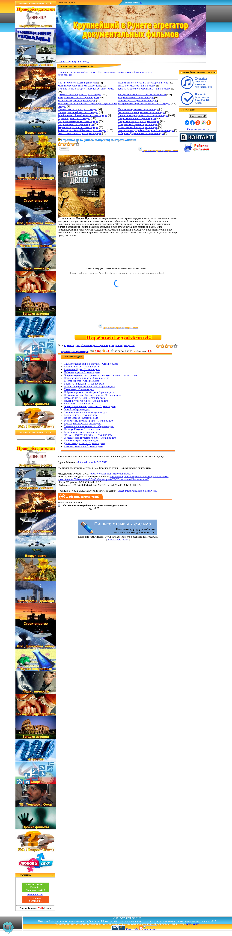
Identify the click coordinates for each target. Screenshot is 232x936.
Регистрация (74, 61)
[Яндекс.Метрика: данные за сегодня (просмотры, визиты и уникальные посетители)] (150, 927)
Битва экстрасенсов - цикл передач (136, 85)
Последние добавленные (82, 72)
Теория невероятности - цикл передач (78, 127)
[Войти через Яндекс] (197, 122)
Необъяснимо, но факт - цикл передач (138, 109)
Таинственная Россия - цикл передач (138, 127)
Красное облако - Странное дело (81, 366)
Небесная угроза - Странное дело (82, 372)
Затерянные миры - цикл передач (136, 97)
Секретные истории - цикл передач (137, 118)
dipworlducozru (35, 894)
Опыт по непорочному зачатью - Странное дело (90, 406)
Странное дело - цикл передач (74, 118)
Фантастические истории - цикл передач (79, 133)
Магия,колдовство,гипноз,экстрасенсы (79, 85)
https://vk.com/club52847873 (92, 462)
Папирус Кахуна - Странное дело (82, 429)
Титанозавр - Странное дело (79, 389)
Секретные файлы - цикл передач (76, 124)
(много (118, 345)
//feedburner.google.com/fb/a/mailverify (137, 490)
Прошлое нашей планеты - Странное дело (86, 378)
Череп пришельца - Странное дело (82, 423)
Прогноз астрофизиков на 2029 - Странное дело (89, 386)
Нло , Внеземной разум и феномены (77, 82)
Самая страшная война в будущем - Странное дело (91, 363)
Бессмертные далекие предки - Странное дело (88, 420)
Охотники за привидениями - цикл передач (141, 112)
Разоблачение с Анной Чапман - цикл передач (82, 115)
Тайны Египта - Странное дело (81, 415)
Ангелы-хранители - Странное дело (83, 446)
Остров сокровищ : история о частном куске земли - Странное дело (100, 375)
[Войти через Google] (203, 122)
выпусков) (129, 345)
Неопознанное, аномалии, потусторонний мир (143, 82)
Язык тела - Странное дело (78, 403)
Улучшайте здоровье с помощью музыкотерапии (203, 82)
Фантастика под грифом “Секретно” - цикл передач (146, 130)
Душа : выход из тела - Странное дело (84, 443)
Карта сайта (192, 924)
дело (77, 345)
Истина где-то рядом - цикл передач (137, 100)
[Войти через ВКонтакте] (187, 122)
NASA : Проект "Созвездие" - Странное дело (88, 435)
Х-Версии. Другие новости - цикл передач (141, 133)
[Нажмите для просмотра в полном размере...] (81, 216)
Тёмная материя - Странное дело (81, 440)
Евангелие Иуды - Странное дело (82, 369)
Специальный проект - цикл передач (138, 124)
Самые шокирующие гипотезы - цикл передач (143, 115)
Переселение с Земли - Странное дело (84, 398)
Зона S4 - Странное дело (77, 409)
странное (69, 345)
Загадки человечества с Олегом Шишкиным (142, 94)
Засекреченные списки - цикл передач (78, 97)
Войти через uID (198, 116)
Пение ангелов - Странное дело (81, 417)
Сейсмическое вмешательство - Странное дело (89, 426)
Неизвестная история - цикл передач (77, 109)
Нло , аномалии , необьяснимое (115, 72)
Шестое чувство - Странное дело (81, 380)
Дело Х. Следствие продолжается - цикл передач (144, 88)
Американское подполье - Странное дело (86, 412)
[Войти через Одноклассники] (208, 122)
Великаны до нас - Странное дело (82, 432)
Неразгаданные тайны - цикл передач (78, 112)
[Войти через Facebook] (192, 122)
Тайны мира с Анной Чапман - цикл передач (82, 130)
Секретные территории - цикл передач (138, 121)
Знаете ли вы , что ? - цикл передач (76, 100)
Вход (86, 61)
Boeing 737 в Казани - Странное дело (84, 383)
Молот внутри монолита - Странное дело (86, 400)
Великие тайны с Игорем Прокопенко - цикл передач (86, 88)
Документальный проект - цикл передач (79, 94)
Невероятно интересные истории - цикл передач (144, 103)
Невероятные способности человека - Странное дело (92, 395)
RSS (141, 2)
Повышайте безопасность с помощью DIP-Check (203, 98)
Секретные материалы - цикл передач (78, 121)
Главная (62, 61)
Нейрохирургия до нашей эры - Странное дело (89, 392)
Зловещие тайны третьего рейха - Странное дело (90, 437)
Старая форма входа (198, 129)
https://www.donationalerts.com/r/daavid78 (111, 473)
